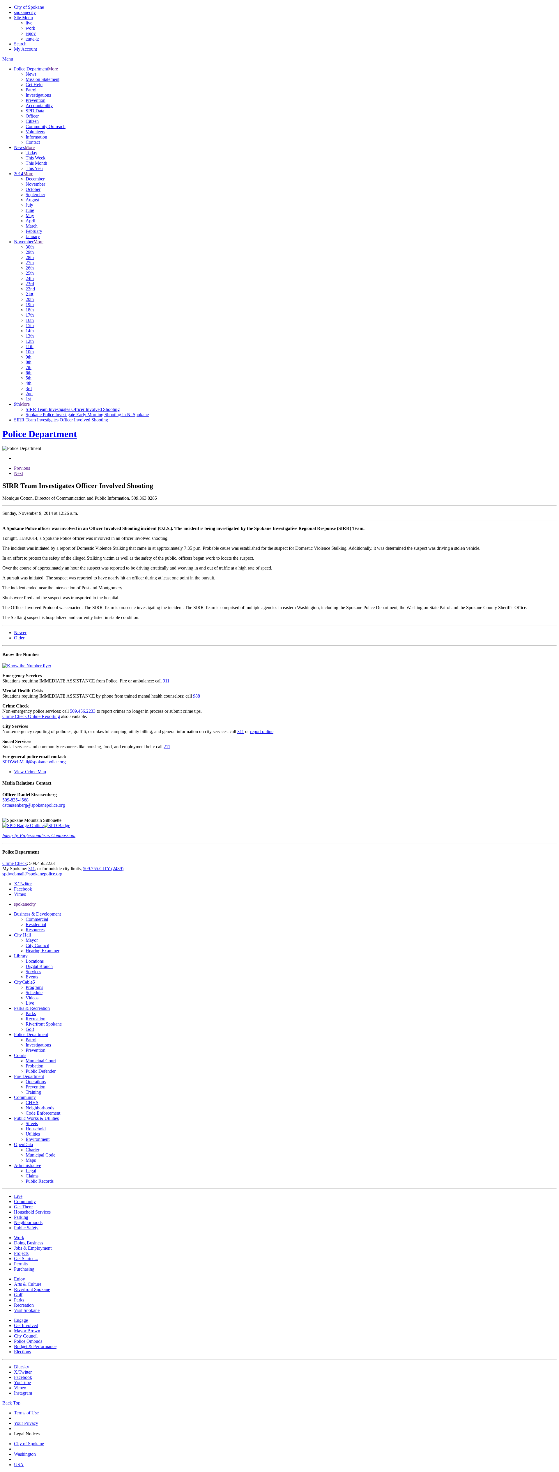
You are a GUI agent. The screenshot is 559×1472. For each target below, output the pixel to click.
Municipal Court (41, 1060)
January (33, 236)
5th (28, 377)
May (30, 215)
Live (30, 1003)
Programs (34, 987)
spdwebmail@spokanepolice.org (32, 873)
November (35, 184)
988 (196, 696)
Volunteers (35, 131)
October (33, 189)
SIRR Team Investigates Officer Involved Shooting (73, 409)
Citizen (32, 121)
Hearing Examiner (42, 950)
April (30, 220)
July (29, 205)
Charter (32, 1149)
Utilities (33, 1134)
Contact (33, 142)
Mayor (32, 940)
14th (30, 330)
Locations (35, 961)
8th (28, 362)
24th (30, 278)
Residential (36, 924)
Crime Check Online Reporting (31, 716)
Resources (35, 929)
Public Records (40, 1181)
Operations (36, 1081)
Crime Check (14, 863)
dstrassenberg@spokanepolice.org (33, 805)
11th (29, 346)
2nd (29, 393)
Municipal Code (40, 1154)
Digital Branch (39, 966)
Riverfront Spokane (44, 1023)
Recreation (35, 1018)
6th (28, 372)
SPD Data (35, 110)
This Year (34, 168)
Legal (31, 1170)
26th (30, 267)
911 (166, 680)
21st (29, 294)
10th (30, 351)
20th (30, 299)
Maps (31, 1160)
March (32, 226)
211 (167, 746)
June (30, 210)
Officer (32, 115)
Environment (37, 1139)
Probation (34, 1065)
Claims (32, 1175)
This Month (36, 163)
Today (31, 152)
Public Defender (41, 1071)
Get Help (34, 84)
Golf (30, 1029)
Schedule (34, 992)
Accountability (39, 105)
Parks (31, 1013)
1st (28, 398)
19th (30, 304)
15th (30, 325)
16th (30, 320)
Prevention (35, 100)
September (35, 194)
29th (30, 252)
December (35, 178)
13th (30, 336)
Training (33, 1092)
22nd (30, 288)
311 (240, 731)
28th (30, 257)
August (32, 199)
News (31, 74)
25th (30, 273)
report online (261, 731)
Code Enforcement (43, 1113)
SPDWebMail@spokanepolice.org (34, 761)
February (34, 231)
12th (30, 341)
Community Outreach (46, 126)
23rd (30, 283)
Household (36, 1128)
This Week (35, 157)
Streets (32, 1123)
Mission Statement (42, 79)
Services (33, 971)
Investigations (38, 95)
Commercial (37, 919)
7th (28, 367)
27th (30, 262)
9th (28, 356)
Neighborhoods (40, 1107)
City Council (37, 945)
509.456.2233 (82, 711)
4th (28, 383)
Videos (32, 997)
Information (36, 136)
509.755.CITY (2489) (103, 868)
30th (30, 246)
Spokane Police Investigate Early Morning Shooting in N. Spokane (87, 414)
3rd (29, 388)
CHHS (32, 1102)
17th (30, 315)
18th (30, 309)
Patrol (31, 89)
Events (32, 976)
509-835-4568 (15, 799)
